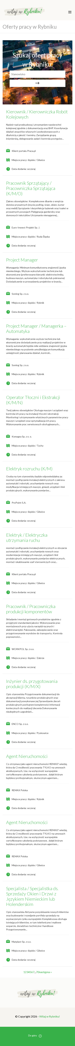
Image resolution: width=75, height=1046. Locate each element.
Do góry (32, 1035)
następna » (45, 972)
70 (37, 972)
